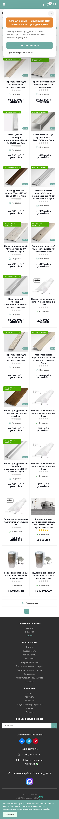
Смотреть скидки (29, 45)
